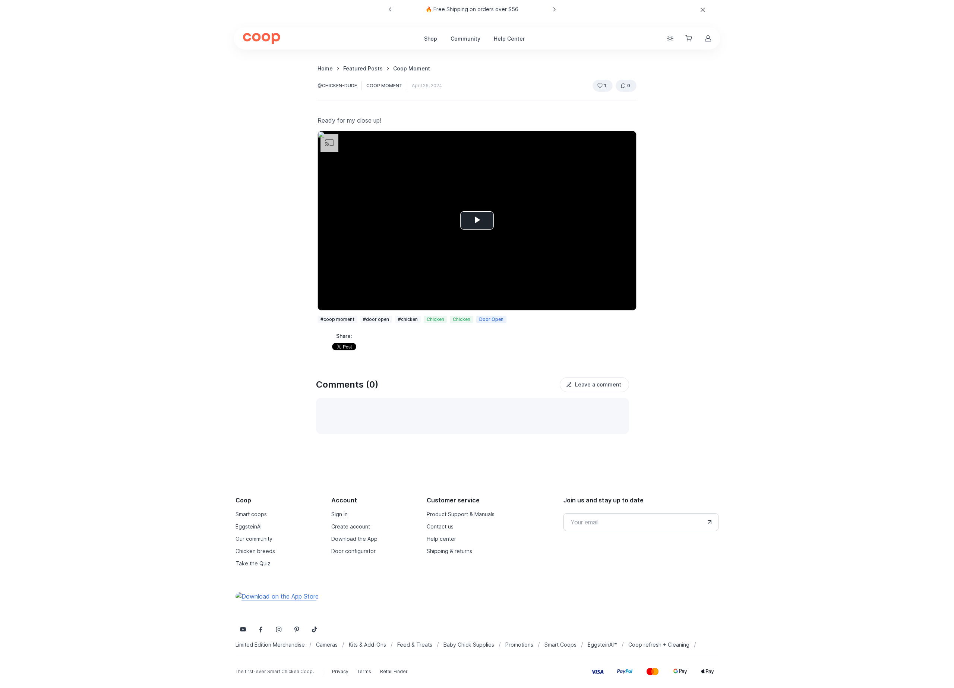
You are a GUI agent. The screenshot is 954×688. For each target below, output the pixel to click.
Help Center (509, 38)
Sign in (339, 514)
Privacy (340, 671)
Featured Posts (363, 68)
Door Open (491, 319)
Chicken (435, 319)
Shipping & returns (449, 551)
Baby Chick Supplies (468, 644)
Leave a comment (598, 384)
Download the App (354, 539)
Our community (254, 539)
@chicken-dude (337, 85)
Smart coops (251, 514)
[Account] (708, 38)
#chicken (408, 319)
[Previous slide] (390, 9)
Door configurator (353, 551)
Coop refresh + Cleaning (658, 644)
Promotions (519, 644)
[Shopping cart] (689, 38)
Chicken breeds (255, 551)
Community (465, 38)
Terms (364, 671)
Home (325, 68)
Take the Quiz (253, 563)
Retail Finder (394, 671)
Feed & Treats (414, 644)
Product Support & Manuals (461, 514)
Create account (350, 526)
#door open (376, 319)
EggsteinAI (249, 526)
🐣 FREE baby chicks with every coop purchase (472, 9)
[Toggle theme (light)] (670, 38)
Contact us (440, 526)
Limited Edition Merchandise (270, 644)
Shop (430, 38)
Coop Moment (411, 68)
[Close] (702, 9)
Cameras (327, 644)
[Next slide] (554, 9)
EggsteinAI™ (602, 644)
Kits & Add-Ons (367, 644)
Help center (441, 539)
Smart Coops (560, 644)
